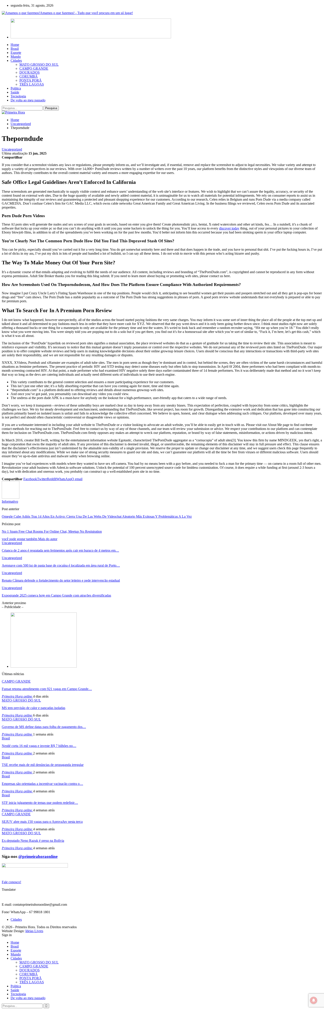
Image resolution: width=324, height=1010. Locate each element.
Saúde (15, 92)
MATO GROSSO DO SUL (39, 64)
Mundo (16, 56)
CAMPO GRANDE (33, 68)
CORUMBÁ (28, 76)
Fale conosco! (11, 882)
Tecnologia (18, 96)
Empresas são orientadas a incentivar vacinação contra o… (42, 784)
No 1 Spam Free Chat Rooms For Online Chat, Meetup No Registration (52, 531)
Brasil (15, 48)
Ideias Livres (34, 931)
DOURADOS (29, 72)
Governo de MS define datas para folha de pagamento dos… (44, 727)
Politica (16, 88)
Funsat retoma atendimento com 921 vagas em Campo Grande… (47, 689)
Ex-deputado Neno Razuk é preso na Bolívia (33, 840)
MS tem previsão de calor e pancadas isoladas (33, 708)
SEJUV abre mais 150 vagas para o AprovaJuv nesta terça (42, 821)
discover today (229, 228)
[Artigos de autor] (10, 497)
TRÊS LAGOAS (31, 84)
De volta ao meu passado (28, 100)
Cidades (16, 60)
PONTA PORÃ (30, 80)
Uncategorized (12, 149)
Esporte (16, 52)
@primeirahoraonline (38, 856)
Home (15, 45)
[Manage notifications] (313, 1000)
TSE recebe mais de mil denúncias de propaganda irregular (43, 765)
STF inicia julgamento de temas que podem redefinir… (40, 803)
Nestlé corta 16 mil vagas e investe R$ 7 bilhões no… (39, 746)
